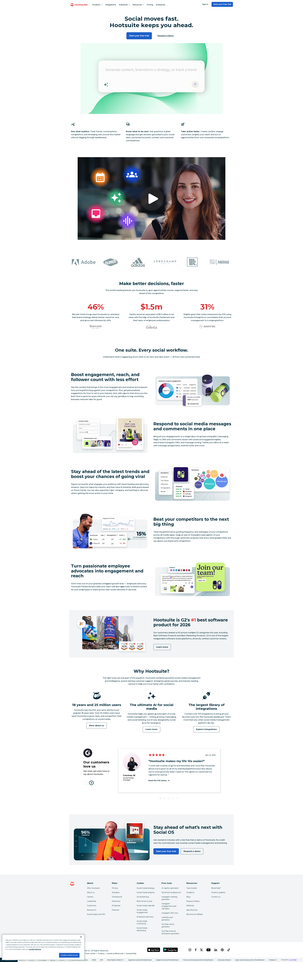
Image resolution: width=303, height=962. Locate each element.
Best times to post (144, 901)
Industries (123, 5)
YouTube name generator (168, 925)
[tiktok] (228, 949)
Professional (117, 897)
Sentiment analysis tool (171, 892)
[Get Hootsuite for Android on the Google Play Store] (170, 950)
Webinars (190, 905)
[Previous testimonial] (85, 783)
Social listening (143, 897)
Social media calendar (146, 905)
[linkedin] (215, 949)
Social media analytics (146, 892)
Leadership (91, 901)
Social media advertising (142, 929)
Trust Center (90, 953)
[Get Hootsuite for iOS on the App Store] (153, 950)
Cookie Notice (35, 949)
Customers (91, 905)
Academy (190, 892)
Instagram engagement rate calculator (169, 906)
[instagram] (190, 949)
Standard (115, 892)
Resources (137, 5)
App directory (192, 910)
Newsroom (91, 910)
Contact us (215, 897)
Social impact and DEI (96, 914)
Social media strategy (145, 888)
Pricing (150, 5)
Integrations (110, 5)
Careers (90, 897)
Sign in (205, 4)
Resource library (193, 901)
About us (90, 892)
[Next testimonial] (91, 783)
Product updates (218, 892)
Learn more (162, 647)
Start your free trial (222, 4)
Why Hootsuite (93, 888)
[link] (151, 960)
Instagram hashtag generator (169, 898)
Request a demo (166, 36)
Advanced (116, 901)
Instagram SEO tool (170, 913)
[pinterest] (222, 949)
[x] (201, 949)
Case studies (191, 888)
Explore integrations (206, 729)
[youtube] (208, 949)
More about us (96, 725)
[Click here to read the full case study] (96, 327)
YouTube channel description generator (170, 932)
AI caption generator (170, 888)
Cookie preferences (115, 953)
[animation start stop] (96, 702)
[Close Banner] (81, 936)
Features (115, 910)
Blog (188, 897)
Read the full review (157, 780)
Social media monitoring (142, 922)
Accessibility (131, 953)
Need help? (216, 888)
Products (96, 5)
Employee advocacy (145, 917)
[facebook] (195, 949)
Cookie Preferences (69, 955)
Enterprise (160, 5)
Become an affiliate (194, 914)
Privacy (101, 953)
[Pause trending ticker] (299, 959)
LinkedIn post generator (167, 918)
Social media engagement (142, 911)
